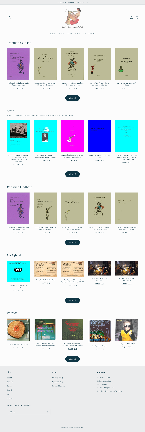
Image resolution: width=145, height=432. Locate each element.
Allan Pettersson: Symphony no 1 (99, 156)
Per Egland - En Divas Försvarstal (126, 279)
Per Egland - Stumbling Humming (99, 279)
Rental (9, 386)
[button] (9, 17)
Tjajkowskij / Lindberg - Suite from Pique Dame (18, 84)
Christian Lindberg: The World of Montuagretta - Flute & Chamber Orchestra (127, 157)
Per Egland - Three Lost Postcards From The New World (72, 281)
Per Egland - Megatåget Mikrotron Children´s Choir (45, 344)
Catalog (10, 382)
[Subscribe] (47, 412)
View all (72, 98)
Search (9, 390)
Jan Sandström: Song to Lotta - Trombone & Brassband (72, 156)
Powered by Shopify (79, 427)
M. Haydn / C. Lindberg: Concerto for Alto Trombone (45, 156)
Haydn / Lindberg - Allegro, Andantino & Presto (99, 84)
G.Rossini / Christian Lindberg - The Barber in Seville (73, 84)
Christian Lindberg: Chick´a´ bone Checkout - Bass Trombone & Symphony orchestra (18, 158)
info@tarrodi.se (104, 381)
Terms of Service (58, 386)
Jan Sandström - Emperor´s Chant (127, 84)
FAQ (8, 394)
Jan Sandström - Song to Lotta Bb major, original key (45, 84)
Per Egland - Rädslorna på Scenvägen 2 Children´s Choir (72, 345)
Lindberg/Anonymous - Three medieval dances (45, 228)
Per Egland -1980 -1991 (126, 344)
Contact (10, 398)
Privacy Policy (57, 378)
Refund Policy (57, 382)
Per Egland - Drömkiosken (45, 280)
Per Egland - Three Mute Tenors (18, 286)
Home (9, 378)
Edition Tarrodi (68, 427)
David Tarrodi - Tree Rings (18, 344)
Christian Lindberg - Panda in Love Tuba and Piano (127, 228)
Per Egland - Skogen (99, 346)
